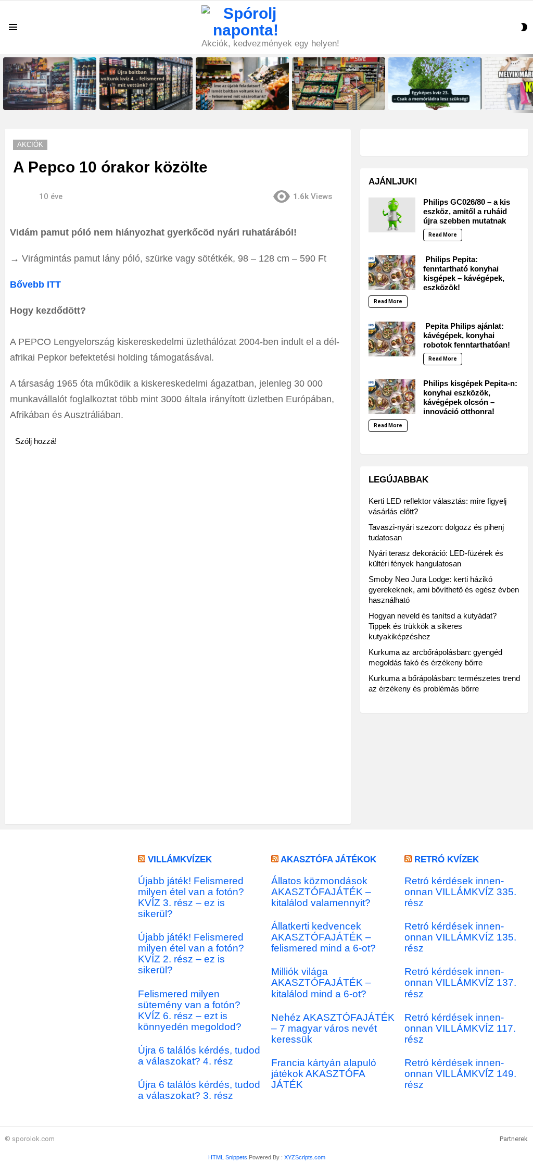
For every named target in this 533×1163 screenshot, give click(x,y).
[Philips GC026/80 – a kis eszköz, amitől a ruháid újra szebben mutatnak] (392, 214)
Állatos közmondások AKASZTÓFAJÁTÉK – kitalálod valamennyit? (321, 891)
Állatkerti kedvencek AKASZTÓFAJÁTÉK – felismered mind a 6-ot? (323, 937)
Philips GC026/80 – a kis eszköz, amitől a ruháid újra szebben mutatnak (466, 211)
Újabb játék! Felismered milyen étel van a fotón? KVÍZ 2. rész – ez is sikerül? (191, 953)
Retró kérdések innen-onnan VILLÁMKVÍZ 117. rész (460, 1028)
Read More (442, 235)
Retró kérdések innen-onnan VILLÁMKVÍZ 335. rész (460, 891)
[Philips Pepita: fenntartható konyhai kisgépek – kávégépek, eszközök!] (392, 272)
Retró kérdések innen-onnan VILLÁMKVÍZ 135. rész (460, 937)
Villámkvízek (180, 859)
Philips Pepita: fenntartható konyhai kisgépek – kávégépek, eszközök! (463, 273)
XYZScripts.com (304, 1157)
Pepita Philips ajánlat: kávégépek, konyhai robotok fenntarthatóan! (466, 335)
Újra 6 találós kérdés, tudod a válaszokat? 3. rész (199, 1090)
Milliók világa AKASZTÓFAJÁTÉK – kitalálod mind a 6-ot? (321, 982)
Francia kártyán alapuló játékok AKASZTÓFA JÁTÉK (323, 1073)
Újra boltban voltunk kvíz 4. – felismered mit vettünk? (141, 98)
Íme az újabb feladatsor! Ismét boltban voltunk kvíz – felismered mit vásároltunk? (242, 95)
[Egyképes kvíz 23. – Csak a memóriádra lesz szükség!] (434, 83)
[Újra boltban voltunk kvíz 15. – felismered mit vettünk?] (49, 83)
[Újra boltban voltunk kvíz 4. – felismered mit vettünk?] (146, 83)
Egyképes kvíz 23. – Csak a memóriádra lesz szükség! (429, 98)
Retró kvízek (446, 859)
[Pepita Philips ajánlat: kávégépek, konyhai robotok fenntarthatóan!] (392, 338)
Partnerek (514, 1139)
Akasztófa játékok (328, 859)
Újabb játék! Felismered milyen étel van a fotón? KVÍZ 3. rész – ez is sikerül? (191, 897)
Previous (5, 83)
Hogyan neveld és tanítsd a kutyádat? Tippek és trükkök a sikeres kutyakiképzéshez (433, 626)
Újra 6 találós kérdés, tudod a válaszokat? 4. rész (199, 1056)
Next (528, 83)
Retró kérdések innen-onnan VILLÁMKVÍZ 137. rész (460, 982)
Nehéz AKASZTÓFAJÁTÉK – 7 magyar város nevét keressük (333, 1028)
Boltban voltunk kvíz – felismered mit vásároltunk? (331, 98)
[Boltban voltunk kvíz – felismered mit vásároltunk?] (338, 83)
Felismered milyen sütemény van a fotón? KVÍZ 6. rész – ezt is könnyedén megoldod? (190, 1010)
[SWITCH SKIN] (524, 27)
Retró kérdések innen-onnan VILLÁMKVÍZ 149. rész (460, 1073)
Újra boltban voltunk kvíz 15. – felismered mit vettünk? (46, 98)
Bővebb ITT (35, 284)
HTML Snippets (227, 1157)
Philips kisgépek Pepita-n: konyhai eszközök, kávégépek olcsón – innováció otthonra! (470, 397)
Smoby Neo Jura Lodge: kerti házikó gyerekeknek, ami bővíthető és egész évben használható (444, 589)
